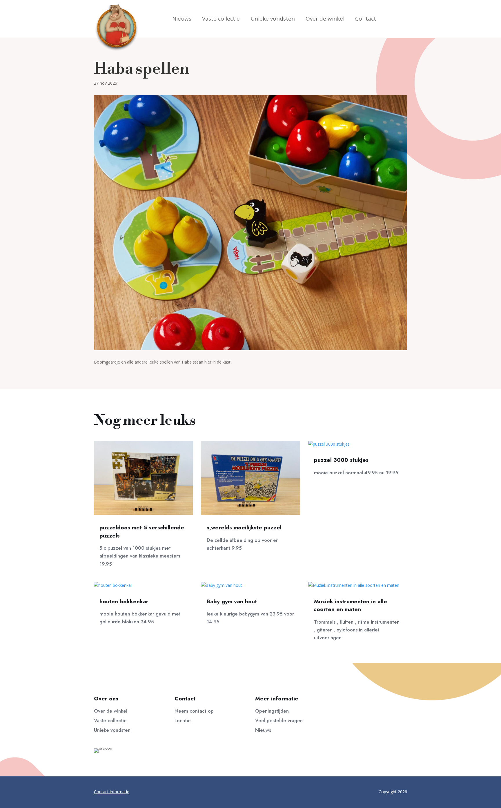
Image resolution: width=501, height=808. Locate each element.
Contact (365, 19)
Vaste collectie (221, 19)
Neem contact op (194, 710)
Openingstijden (272, 710)
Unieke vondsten (273, 19)
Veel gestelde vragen (279, 720)
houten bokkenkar (123, 601)
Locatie (183, 720)
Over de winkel (325, 19)
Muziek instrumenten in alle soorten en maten (350, 605)
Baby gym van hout (232, 601)
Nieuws (181, 19)
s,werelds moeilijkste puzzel (244, 527)
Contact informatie (111, 791)
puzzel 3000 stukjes (341, 460)
